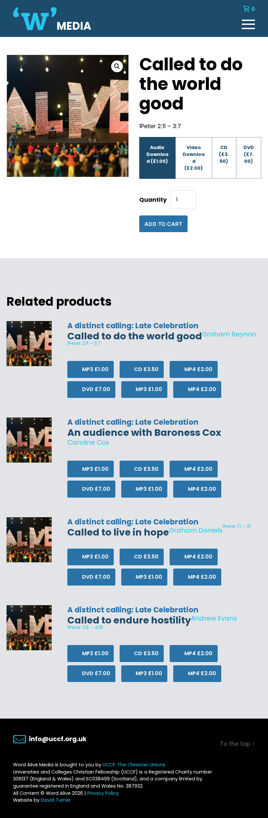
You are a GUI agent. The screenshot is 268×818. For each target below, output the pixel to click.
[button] (117, 66)
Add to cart (163, 224)
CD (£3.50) (224, 154)
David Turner (56, 800)
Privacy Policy (103, 793)
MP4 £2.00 (197, 369)
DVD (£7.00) (248, 154)
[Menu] (248, 23)
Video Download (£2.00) (194, 157)
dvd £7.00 (95, 389)
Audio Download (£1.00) (157, 154)
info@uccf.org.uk (58, 738)
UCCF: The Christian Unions (134, 764)
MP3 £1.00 (95, 369)
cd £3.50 (146, 369)
